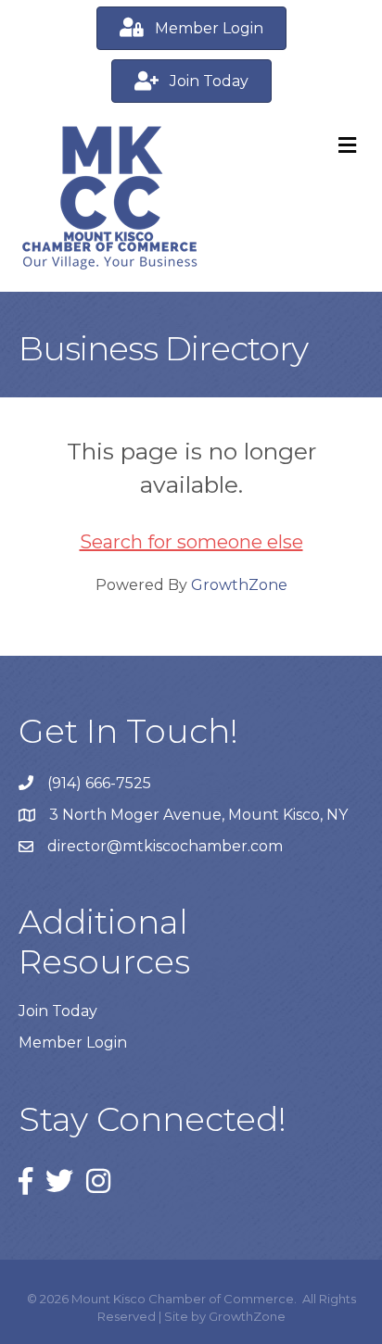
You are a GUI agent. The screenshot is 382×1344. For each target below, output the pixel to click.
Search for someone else (191, 542)
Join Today (58, 1011)
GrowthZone (239, 585)
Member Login (73, 1042)
